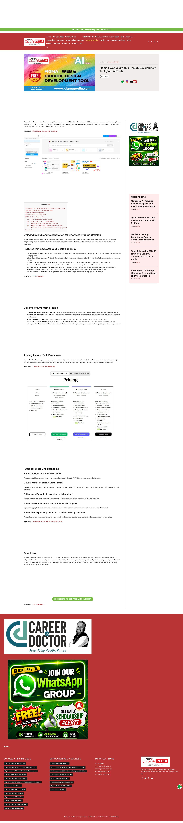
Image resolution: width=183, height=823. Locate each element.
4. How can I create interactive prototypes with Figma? (44, 225)
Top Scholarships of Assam (12, 767)
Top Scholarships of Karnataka (32, 782)
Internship (108, 751)
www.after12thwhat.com (102, 774)
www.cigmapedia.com (82, 816)
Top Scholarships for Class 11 (59, 763)
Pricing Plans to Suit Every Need (35, 214)
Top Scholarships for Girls (131, 753)
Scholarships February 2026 (30, 753)
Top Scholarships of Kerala (13, 786)
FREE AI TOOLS (38, 276)
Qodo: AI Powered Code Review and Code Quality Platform (143, 220)
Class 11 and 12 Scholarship (40, 751)
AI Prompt (7, 751)
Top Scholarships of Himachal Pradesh (15, 774)
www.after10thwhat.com (102, 771)
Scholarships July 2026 (63, 753)
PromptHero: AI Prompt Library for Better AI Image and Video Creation (144, 273)
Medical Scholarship (128, 751)
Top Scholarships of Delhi (12, 771)
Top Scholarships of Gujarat (29, 771)
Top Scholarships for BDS (58, 771)
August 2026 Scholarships (67, 37)
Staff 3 (138, 209)
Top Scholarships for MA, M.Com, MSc (62, 782)
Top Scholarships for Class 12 (59, 767)
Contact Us (77, 43)
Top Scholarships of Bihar (29, 767)
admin (121, 62)
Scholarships (127, 37)
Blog (129, 40)
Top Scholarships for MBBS (76, 767)
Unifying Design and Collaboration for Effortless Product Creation (45, 208)
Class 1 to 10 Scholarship (23, 751)
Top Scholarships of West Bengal (14, 808)
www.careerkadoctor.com (103, 766)
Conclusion (29, 230)
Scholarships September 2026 (113, 753)
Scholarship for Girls (151, 751)
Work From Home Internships (112, 40)
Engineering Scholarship (70, 751)
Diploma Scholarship (56, 751)
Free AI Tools (92, 40)
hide (49, 204)
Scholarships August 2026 (166, 751)
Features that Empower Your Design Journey (39, 210)
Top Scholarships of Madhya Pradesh (15, 789)
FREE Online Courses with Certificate (45, 131)
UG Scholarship (144, 753)
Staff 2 (138, 262)
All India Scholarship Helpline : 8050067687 (91, 30)
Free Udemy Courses (55, 40)
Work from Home (155, 753)
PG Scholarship (139, 751)
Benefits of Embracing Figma (34, 212)
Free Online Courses (75, 40)
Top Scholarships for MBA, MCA (61, 786)
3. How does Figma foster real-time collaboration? (43, 223)
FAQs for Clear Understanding (35, 217)
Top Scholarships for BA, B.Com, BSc (61, 774)
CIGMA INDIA (114, 816)
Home (48, 37)
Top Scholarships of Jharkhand (13, 782)
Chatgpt (13, 751)
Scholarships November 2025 (95, 753)
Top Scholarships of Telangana (13, 800)
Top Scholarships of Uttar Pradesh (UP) (15, 804)
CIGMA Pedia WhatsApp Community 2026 (101, 37)
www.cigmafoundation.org (103, 769)
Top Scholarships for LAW (58, 789)
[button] (47, 46)
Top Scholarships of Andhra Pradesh (15, 763)
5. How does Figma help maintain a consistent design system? (47, 227)
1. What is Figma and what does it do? (40, 219)
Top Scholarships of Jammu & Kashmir (15, 778)
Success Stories (53, 43)
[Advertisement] (91, 14)
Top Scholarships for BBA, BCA (59, 778)
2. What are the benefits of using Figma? (40, 221)
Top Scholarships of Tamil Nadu (13, 797)
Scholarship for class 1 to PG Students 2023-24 (47, 521)
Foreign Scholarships (85, 751)
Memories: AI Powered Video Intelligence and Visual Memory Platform (143, 204)
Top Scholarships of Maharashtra (14, 793)
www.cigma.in (99, 763)
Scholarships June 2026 (78, 753)
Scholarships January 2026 (48, 753)
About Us (66, 43)
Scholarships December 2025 (12, 753)
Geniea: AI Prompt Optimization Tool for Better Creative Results (142, 237)
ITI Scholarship (116, 751)
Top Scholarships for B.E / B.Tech (76, 771)
